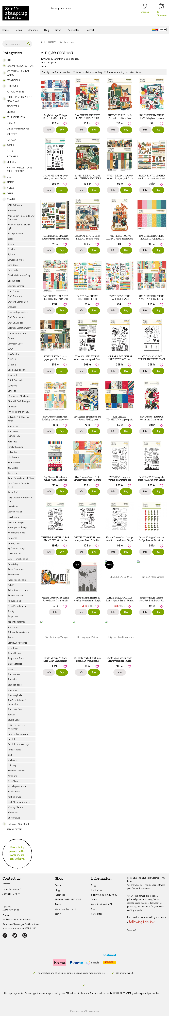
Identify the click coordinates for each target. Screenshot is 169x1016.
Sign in (58, 913)
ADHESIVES (12, 134)
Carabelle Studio (16, 259)
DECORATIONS (13, 80)
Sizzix (10, 669)
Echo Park (12, 390)
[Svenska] (153, 29)
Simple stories (15, 663)
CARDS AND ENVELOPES (18, 128)
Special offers (14, 829)
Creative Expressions (18, 312)
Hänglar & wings (15, 446)
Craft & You (13, 291)
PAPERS (10, 145)
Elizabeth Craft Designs (19, 401)
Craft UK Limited (15, 322)
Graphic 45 (12, 425)
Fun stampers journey (18, 411)
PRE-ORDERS (13, 106)
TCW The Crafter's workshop (16, 726)
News (58, 30)
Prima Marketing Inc (17, 606)
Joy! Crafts (13, 467)
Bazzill (10, 238)
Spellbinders (14, 674)
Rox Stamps (13, 627)
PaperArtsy (13, 564)
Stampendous (15, 684)
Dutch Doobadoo (16, 380)
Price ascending (94, 72)
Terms (18, 30)
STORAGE (11, 111)
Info (49, 129)
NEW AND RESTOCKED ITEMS (20, 65)
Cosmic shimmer (16, 285)
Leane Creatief (15, 511)
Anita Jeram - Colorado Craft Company (21, 217)
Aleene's (12, 210)
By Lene (12, 254)
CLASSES (11, 123)
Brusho (11, 249)
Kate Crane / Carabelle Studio (19, 485)
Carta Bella (13, 270)
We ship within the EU (65, 909)
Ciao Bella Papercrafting (19, 275)
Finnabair (12, 406)
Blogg (57, 890)
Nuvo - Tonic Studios (18, 558)
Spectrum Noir (15, 709)
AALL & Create (15, 205)
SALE (9, 60)
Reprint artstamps (16, 621)
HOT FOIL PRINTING (15, 91)
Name (78, 72)
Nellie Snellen (14, 553)
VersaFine (12, 775)
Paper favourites (16, 569)
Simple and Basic (16, 658)
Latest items (135, 72)
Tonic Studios (14, 749)
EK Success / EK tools (18, 396)
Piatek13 (11, 585)
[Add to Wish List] (65, 123)
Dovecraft (12, 375)
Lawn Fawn (13, 506)
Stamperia (12, 689)
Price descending (115, 72)
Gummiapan (13, 431)
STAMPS (10, 182)
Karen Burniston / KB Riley (21, 478)
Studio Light (13, 719)
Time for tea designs (18, 733)
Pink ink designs (15, 595)
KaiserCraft (13, 472)
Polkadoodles (14, 600)
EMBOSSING (12, 86)
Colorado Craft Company (19, 327)
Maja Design (13, 516)
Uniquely (12, 765)
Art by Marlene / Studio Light (19, 226)
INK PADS (11, 187)
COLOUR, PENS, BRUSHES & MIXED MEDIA (20, 98)
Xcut (10, 754)
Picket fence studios (18, 590)
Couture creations (17, 333)
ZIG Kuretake (14, 817)
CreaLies (12, 306)
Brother (11, 243)
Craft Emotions (15, 296)
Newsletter (73, 30)
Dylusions (12, 385)
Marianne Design (16, 522)
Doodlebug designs (17, 369)
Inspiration (60, 894)
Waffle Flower (14, 796)
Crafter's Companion (18, 301)
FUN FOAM (11, 139)
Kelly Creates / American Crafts (20, 499)
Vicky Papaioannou (17, 786)
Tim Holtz (12, 739)
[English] (157, 29)
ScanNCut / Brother (17, 642)
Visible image (14, 791)
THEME (10, 193)
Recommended (62, 72)
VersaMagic (13, 780)
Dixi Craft (12, 359)
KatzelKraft (13, 492)
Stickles (12, 714)
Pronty (11, 611)
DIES (9, 176)
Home (5, 30)
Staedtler (12, 679)
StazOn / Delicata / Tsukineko (17, 702)
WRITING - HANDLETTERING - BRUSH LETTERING (20, 169)
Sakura (11, 637)
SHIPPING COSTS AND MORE (68, 899)
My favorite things (16, 548)
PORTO (10, 150)
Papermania (13, 574)
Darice (11, 338)
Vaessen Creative (16, 770)
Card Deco (13, 264)
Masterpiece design (17, 527)
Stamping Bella (15, 695)
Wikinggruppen (91, 1011)
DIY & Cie (12, 364)
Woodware (13, 812)
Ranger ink (13, 616)
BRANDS (11, 199)
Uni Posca (12, 760)
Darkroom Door (15, 343)
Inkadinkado (13, 457)
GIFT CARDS (12, 156)
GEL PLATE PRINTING (16, 117)
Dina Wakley (13, 354)
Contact (90, 30)
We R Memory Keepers (19, 801)
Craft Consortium (16, 317)
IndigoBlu (12, 452)
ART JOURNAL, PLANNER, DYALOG (18, 73)
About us (33, 30)
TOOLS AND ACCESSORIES (19, 823)
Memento (12, 537)
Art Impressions (15, 233)
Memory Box (14, 543)
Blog (46, 30)
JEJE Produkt (14, 462)
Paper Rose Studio (17, 579)
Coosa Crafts (14, 280)
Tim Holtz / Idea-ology (18, 744)
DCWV (11, 348)
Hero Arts (12, 441)
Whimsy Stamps (15, 807)
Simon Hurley (14, 653)
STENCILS (11, 161)
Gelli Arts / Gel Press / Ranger (18, 418)
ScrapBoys (13, 648)
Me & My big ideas (16, 532)
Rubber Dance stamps (18, 632)
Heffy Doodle (14, 436)
